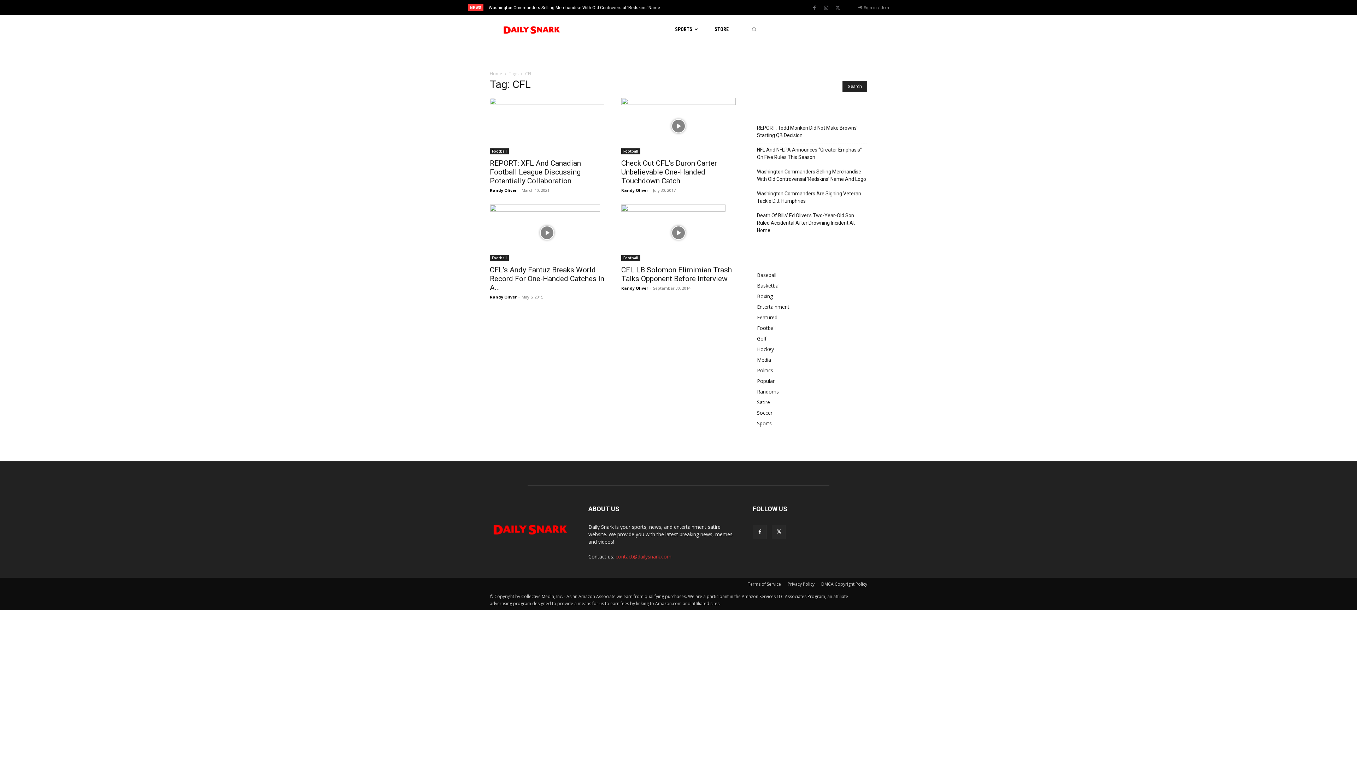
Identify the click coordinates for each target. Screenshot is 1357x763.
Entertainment (773, 306)
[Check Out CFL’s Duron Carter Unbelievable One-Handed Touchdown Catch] (678, 126)
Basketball (769, 285)
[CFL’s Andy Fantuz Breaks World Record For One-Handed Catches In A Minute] (547, 233)
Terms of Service (764, 584)
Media (764, 359)
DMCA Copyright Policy (844, 584)
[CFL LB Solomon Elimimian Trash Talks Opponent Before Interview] (678, 233)
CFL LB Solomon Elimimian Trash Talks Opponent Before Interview (676, 274)
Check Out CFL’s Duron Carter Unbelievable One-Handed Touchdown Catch (669, 172)
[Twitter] (838, 8)
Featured (767, 317)
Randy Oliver (503, 190)
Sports (764, 423)
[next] (702, 7)
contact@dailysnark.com (643, 556)
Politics (765, 370)
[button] (754, 29)
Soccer (765, 412)
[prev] (690, 7)
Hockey (765, 349)
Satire (763, 402)
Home (496, 74)
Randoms (768, 391)
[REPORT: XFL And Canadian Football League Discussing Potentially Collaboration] (547, 126)
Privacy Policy (801, 584)
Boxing (765, 296)
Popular (766, 381)
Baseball (766, 275)
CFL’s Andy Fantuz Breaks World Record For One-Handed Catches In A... (547, 279)
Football (499, 151)
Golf (761, 338)
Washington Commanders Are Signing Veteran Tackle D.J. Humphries (556, 7)
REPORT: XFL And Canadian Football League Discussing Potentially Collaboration (535, 172)
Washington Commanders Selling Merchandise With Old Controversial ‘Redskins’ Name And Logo (811, 175)
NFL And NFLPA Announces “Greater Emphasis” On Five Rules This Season (809, 153)
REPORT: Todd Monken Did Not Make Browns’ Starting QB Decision (807, 131)
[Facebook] (815, 8)
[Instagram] (826, 8)
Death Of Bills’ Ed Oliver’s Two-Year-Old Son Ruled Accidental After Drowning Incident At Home (806, 223)
